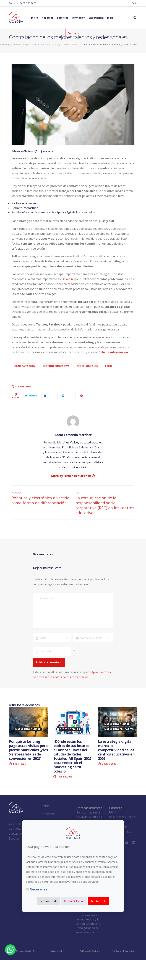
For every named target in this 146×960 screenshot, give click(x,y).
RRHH (108, 366)
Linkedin (67, 279)
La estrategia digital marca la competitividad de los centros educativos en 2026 (116, 750)
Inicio (45, 806)
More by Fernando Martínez (71, 476)
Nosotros (48, 814)
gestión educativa (56, 366)
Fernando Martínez (23, 151)
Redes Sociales (87, 366)
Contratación (24, 366)
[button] (10, 949)
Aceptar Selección (74, 901)
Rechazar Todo (48, 901)
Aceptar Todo (98, 901)
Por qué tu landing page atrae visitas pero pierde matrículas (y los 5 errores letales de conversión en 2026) (28, 750)
